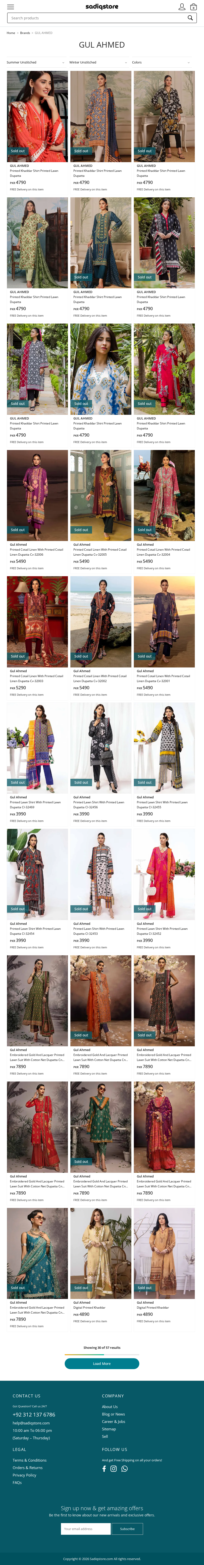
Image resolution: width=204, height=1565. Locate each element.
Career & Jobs (113, 1421)
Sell (105, 1436)
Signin (182, 4)
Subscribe (127, 1529)
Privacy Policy (24, 1475)
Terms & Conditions (30, 1460)
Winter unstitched (82, 62)
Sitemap (109, 1428)
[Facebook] (104, 1470)
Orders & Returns (28, 1467)
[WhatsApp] (124, 1470)
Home (11, 33)
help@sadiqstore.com (31, 1422)
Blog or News (113, 1414)
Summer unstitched (21, 62)
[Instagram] (113, 1470)
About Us (110, 1406)
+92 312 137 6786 (34, 1414)
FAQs (17, 1482)
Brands (25, 33)
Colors (137, 62)
